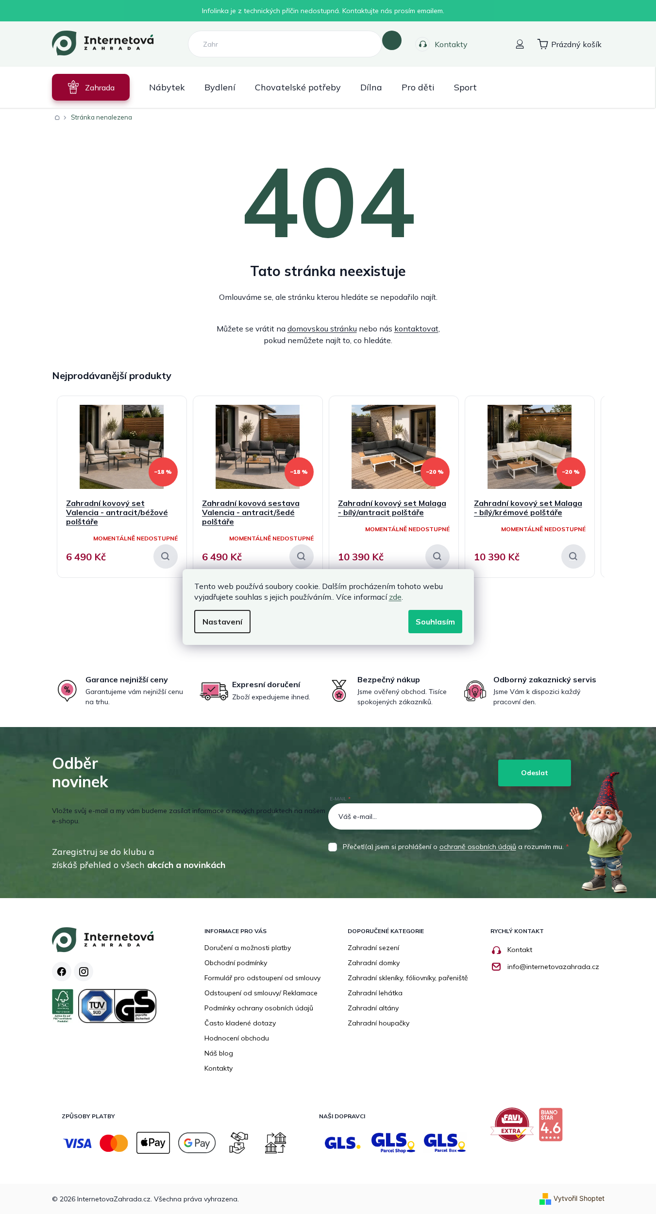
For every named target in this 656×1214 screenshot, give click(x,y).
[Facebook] (61, 971)
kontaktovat (416, 328)
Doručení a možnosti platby (247, 947)
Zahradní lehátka (375, 993)
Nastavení (222, 621)
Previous (580, 370)
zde (395, 597)
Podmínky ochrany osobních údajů (258, 1008)
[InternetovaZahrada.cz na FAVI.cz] (514, 1128)
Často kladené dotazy (240, 1023)
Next (597, 370)
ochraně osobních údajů (477, 846)
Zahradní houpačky (378, 1023)
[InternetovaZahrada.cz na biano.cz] (553, 1128)
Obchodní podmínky (235, 962)
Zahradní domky (374, 962)
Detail (165, 556)
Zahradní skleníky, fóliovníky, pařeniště (408, 977)
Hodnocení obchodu (236, 1038)
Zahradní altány (373, 1008)
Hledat (392, 40)
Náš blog (218, 1053)
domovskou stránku (322, 328)
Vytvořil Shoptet (579, 1198)
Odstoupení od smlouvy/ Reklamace (261, 993)
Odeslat (534, 772)
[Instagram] (83, 971)
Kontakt (519, 949)
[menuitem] (90, 87)
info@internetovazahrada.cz (553, 966)
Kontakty (451, 44)
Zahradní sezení (373, 947)
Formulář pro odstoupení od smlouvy (262, 977)
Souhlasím (435, 621)
